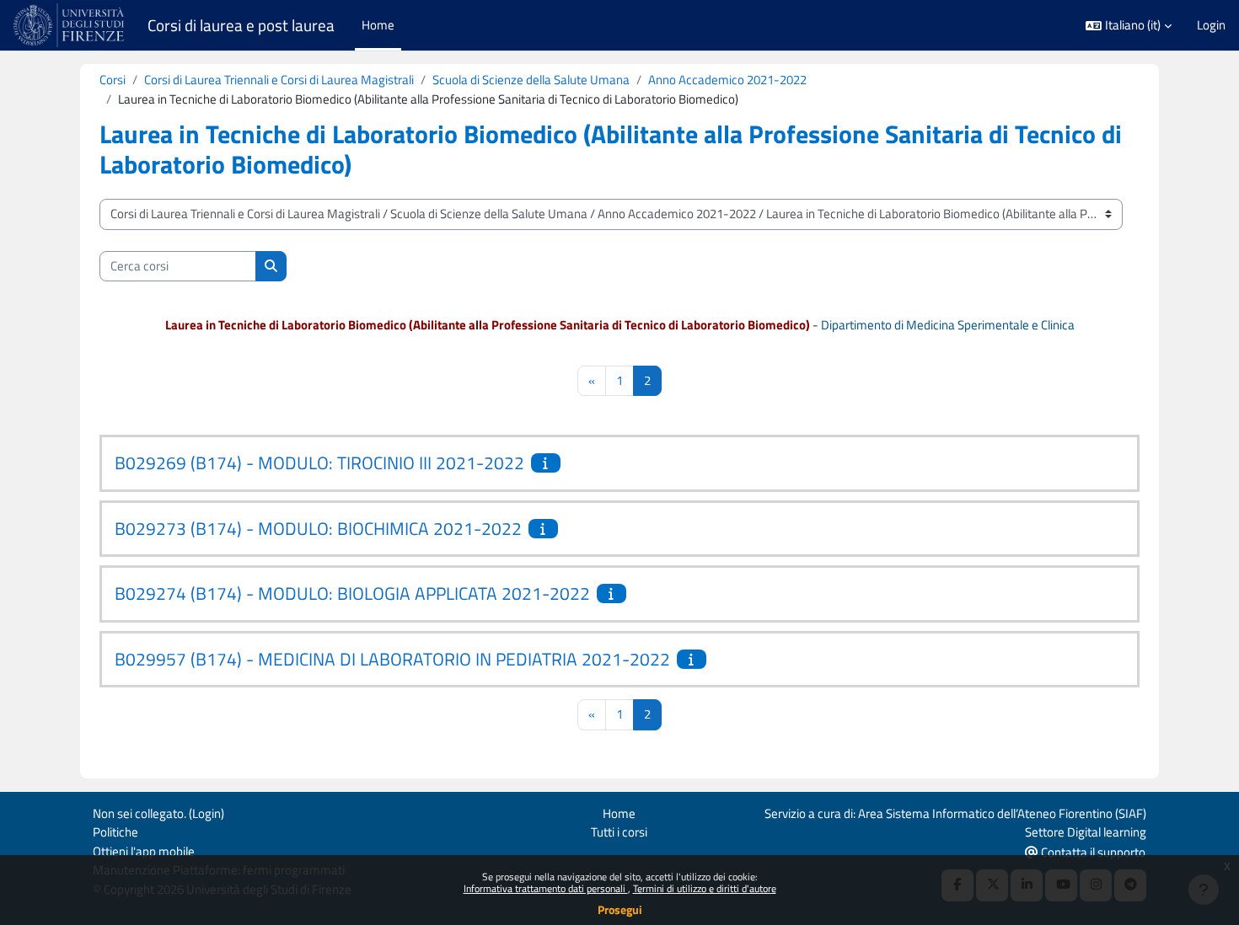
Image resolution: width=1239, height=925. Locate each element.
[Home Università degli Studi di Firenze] (70, 25)
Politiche (115, 832)
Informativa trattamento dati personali (546, 888)
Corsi (112, 79)
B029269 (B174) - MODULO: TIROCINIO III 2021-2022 (319, 462)
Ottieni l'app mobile (144, 851)
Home (619, 813)
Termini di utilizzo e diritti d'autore (704, 888)
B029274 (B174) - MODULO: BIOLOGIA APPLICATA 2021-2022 (352, 593)
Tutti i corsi (619, 832)
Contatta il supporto (1091, 852)
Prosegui (620, 909)
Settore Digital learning (1085, 832)
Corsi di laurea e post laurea (241, 25)
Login (1211, 25)
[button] (1129, 25)
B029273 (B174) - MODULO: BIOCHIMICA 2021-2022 (318, 528)
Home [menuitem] (378, 25)
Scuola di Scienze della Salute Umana (531, 79)
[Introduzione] (547, 463)
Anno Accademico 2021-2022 (727, 79)
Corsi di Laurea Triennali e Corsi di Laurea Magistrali (279, 79)
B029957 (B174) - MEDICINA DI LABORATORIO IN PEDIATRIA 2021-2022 (392, 658)
